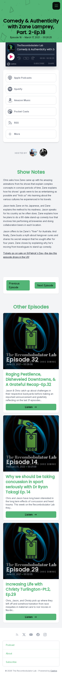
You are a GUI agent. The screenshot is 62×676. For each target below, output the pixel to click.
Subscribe (39, 63)
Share (51, 63)
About (9, 653)
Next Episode (45, 285)
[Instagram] (45, 634)
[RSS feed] (17, 634)
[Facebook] (38, 634)
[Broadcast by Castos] (11, 64)
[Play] (10, 56)
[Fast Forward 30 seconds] (33, 58)
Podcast (10, 645)
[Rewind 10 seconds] (19, 58)
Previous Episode (14, 285)
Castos (53, 671)
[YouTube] (31, 634)
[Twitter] (24, 634)
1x (26, 58)
